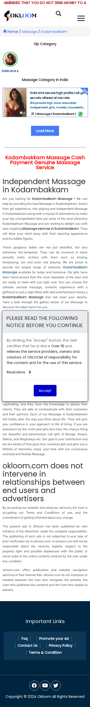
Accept (45, 390)
